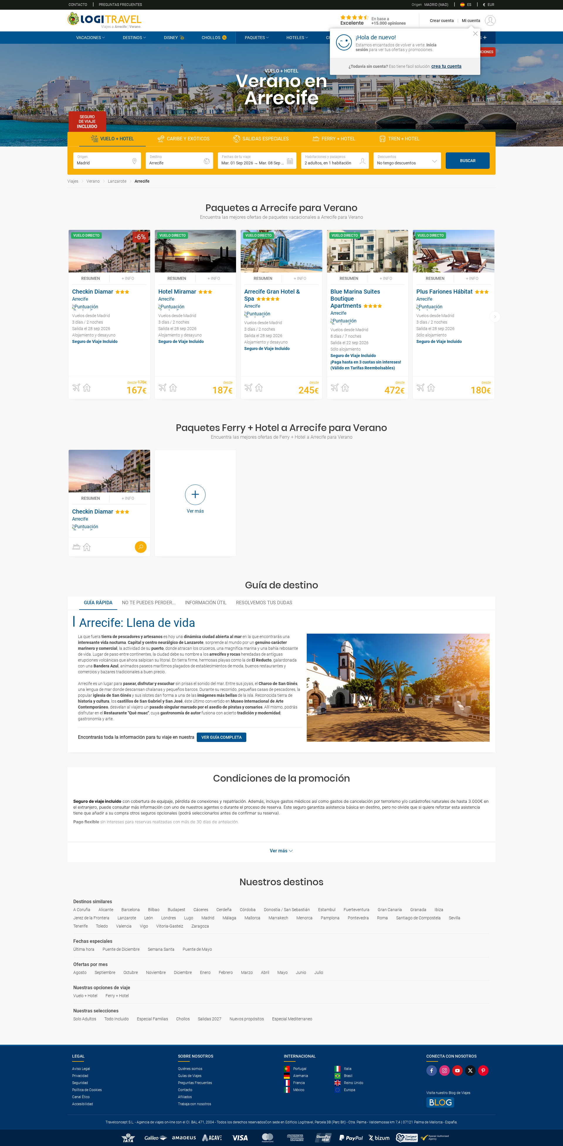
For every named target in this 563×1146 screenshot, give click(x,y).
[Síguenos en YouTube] (458, 1070)
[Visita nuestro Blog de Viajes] (458, 1102)
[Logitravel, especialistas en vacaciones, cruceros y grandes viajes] (104, 18)
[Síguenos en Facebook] (432, 1070)
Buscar (468, 160)
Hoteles (295, 37)
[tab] (98, 603)
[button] (257, 160)
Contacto (78, 5)
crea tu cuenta (446, 66)
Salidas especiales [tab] (266, 139)
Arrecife (142, 181)
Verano (93, 181)
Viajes (72, 181)
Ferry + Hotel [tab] (338, 139)
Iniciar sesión (457, 42)
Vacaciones (88, 37)
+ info (128, 278)
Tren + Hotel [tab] (404, 139)
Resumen (90, 278)
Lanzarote (117, 181)
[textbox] (107, 160)
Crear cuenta (442, 20)
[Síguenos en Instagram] (445, 1070)
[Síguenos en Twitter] (471, 1070)
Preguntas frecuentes (120, 5)
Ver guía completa (221, 737)
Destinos (132, 37)
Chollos (211, 37)
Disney (171, 37)
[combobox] (407, 160)
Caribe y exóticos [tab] (188, 139)
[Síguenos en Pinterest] (484, 1070)
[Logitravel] (373, 20)
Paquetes (255, 37)
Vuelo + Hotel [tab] (117, 139)
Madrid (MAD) (430, 5)
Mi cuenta (471, 20)
